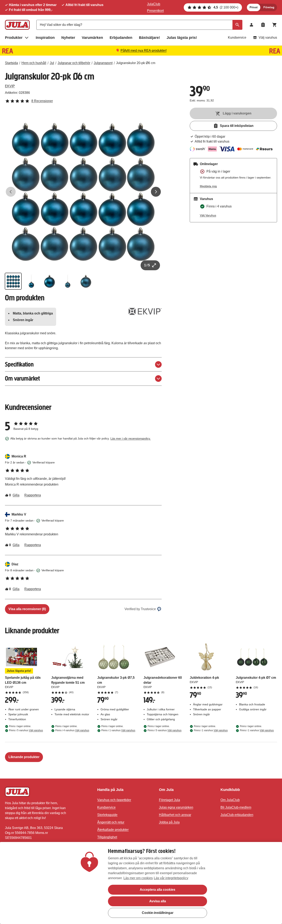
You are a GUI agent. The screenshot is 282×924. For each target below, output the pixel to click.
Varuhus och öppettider (114, 800)
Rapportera (32, 495)
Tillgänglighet (107, 837)
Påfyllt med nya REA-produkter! (144, 50)
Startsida (11, 63)
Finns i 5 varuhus (26, 730)
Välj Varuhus (208, 215)
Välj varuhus (268, 37)
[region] (141, 883)
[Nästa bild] (156, 192)
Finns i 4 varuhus (72, 730)
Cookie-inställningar (157, 912)
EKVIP (10, 86)
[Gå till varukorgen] (275, 25)
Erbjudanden (121, 38)
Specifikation (19, 364)
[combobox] (139, 25)
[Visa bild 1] (13, 281)
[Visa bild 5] (86, 281)
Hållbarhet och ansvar (175, 815)
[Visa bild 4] (67, 281)
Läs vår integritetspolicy (171, 878)
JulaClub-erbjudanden (236, 815)
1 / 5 (147, 265)
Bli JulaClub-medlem (235, 807)
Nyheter (68, 38)
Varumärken (92, 38)
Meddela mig (208, 186)
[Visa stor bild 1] (83, 191)
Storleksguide (107, 815)
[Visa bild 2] (31, 281)
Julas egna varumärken (176, 807)
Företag (268, 7)
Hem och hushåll (33, 63)
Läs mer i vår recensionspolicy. (130, 438)
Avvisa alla (157, 901)
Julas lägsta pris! (182, 38)
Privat (254, 7)
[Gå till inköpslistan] (263, 25)
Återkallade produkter (113, 829)
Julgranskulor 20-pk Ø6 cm (135, 63)
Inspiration (45, 38)
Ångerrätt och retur (110, 822)
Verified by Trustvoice (140, 609)
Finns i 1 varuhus (118, 730)
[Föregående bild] (11, 192)
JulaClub (153, 4)
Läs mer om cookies (138, 878)
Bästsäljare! (149, 38)
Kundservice (237, 37)
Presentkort (155, 10)
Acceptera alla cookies (157, 889)
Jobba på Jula (169, 822)
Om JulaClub (230, 800)
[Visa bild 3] (49, 281)
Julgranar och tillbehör (74, 63)
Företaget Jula (169, 800)
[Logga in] (251, 25)
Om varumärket (22, 378)
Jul (52, 63)
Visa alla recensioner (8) (27, 609)
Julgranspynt (103, 63)
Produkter (14, 38)
